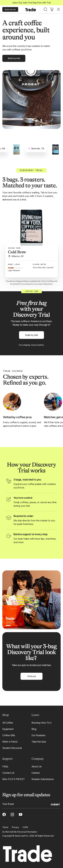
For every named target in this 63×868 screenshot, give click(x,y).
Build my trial (10, 9)
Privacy (15, 827)
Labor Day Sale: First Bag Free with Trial (31, 2)
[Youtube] (20, 814)
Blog (34, 729)
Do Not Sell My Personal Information (19, 832)
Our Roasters (38, 735)
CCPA (25, 827)
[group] (31, 231)
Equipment (7, 729)
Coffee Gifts (8, 735)
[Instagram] (12, 814)
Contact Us (8, 772)
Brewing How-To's (42, 722)
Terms (5, 827)
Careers (36, 772)
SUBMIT (55, 804)
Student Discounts (12, 747)
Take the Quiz (39, 741)
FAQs (5, 766)
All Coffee (7, 722)
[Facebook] (4, 814)
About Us (37, 766)
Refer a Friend (9, 741)
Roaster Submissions (43, 779)
